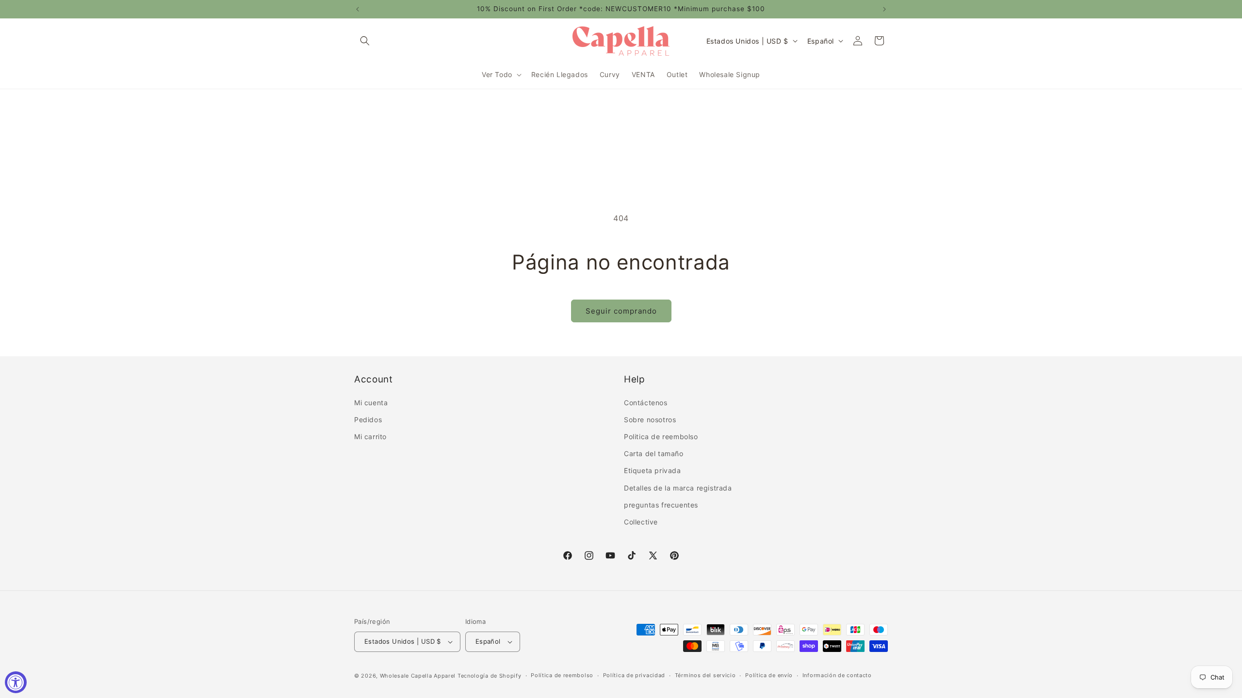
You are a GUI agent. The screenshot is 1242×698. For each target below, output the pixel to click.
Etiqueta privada (652, 470)
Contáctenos (646, 402)
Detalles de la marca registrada (678, 488)
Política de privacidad (634, 675)
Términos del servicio (705, 675)
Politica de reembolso (661, 436)
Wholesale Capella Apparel (418, 675)
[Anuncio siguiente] (884, 9)
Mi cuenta (371, 402)
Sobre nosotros (650, 419)
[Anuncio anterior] (357, 9)
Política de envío (769, 675)
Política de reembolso (562, 675)
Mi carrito (370, 436)
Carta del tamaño (654, 453)
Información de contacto (837, 675)
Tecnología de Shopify (490, 675)
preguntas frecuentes (661, 505)
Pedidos (368, 419)
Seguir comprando (621, 311)
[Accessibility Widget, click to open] (16, 682)
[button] (365, 40)
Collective (641, 522)
